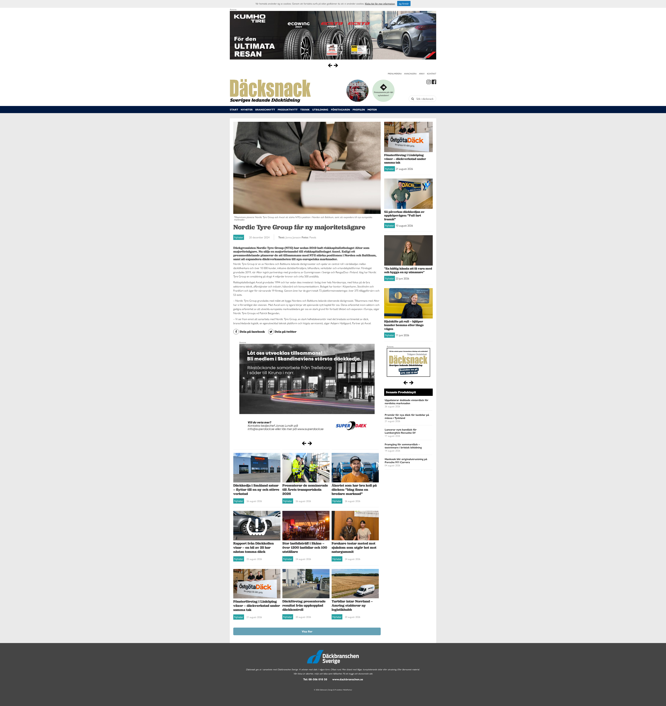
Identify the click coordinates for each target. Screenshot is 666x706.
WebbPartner (347, 689)
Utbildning (320, 109)
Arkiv (422, 73)
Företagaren (340, 109)
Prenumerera (395, 73)
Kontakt (431, 73)
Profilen (359, 109)
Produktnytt (288, 109)
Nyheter (247, 109)
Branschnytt (265, 109)
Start (234, 109)
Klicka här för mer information (380, 3)
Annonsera (410, 73)
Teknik (305, 109)
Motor (372, 109)
